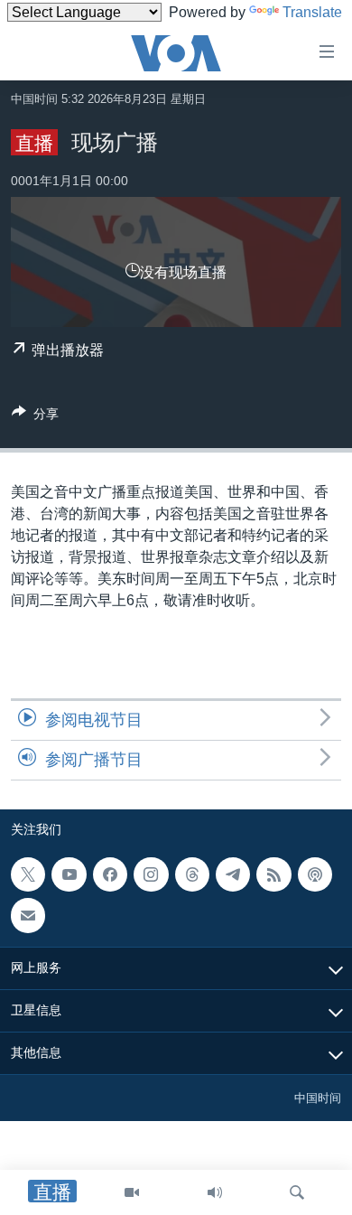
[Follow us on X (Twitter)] (28, 874)
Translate (312, 12)
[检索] (297, 1192)
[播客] (315, 874)
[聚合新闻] (273, 874)
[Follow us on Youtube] (68, 874)
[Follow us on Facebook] (110, 874)
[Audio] (215, 1192)
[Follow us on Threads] (192, 874)
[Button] (35, 417)
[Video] (132, 1192)
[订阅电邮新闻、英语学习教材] (28, 916)
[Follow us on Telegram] (233, 874)
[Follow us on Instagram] (151, 874)
